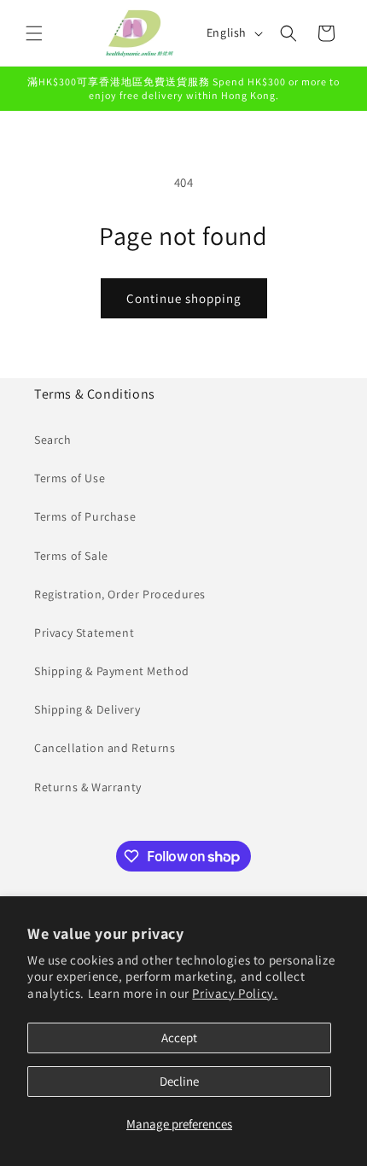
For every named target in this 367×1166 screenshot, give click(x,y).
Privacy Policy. (234, 993)
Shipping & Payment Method (111, 671)
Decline (179, 1081)
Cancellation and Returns (104, 747)
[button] (34, 33)
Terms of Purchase (85, 516)
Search (53, 439)
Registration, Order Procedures (120, 594)
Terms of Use (69, 478)
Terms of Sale (71, 555)
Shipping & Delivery (87, 709)
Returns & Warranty (88, 787)
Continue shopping (184, 298)
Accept (179, 1037)
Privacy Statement (84, 632)
